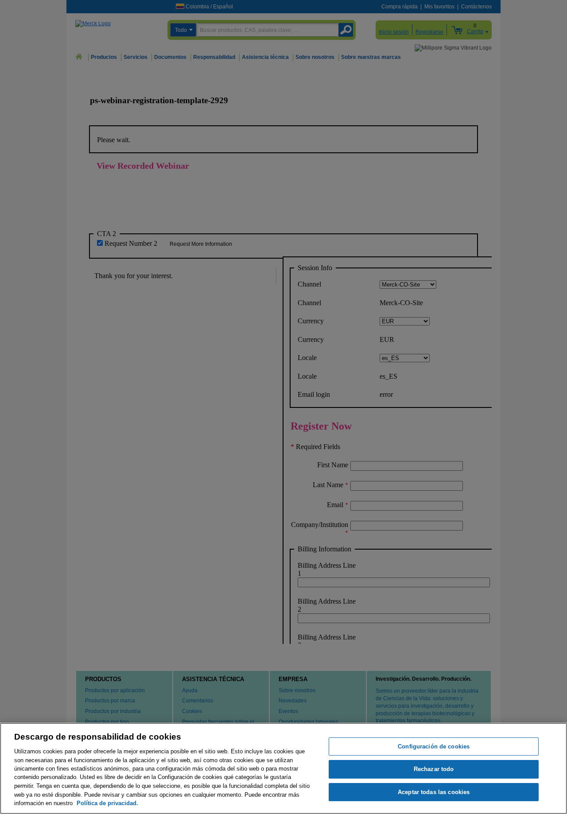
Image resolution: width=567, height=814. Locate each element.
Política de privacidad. (107, 803)
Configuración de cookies (434, 746)
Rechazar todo (434, 769)
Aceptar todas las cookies (434, 792)
